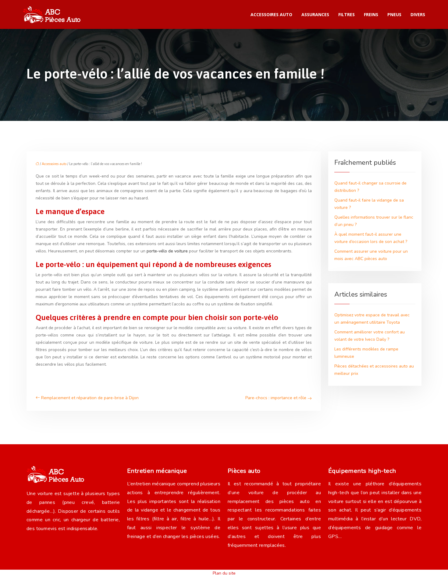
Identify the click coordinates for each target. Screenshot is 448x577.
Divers (418, 14)
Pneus (394, 14)
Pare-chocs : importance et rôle (275, 398)
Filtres (346, 14)
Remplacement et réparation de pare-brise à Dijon (90, 398)
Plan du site (224, 573)
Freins (371, 14)
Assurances (315, 14)
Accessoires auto (271, 14)
